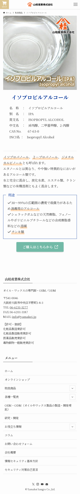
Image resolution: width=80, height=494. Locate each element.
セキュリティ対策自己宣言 (21, 469)
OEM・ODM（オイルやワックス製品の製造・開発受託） (38, 407)
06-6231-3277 (19, 307)
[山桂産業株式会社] (40, 4)
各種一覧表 (12, 397)
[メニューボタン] (75, 4)
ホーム (9, 371)
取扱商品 (10, 388)
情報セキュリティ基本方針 (21, 461)
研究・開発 (12, 418)
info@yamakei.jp (24, 316)
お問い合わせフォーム (18, 444)
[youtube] (42, 484)
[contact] (46, 484)
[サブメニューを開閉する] (72, 388)
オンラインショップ (17, 379)
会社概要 (10, 452)
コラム (9, 435)
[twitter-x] (33, 484)
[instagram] (37, 484)
